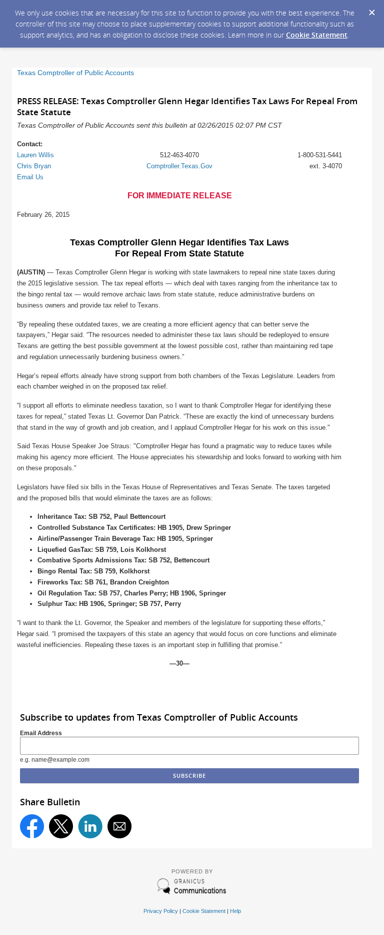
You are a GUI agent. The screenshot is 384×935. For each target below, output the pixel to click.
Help (235, 911)
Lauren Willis (35, 155)
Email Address (41, 733)
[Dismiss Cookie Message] (371, 9)
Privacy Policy (161, 911)
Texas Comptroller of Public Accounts (75, 73)
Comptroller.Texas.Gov (179, 166)
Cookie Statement (317, 35)
